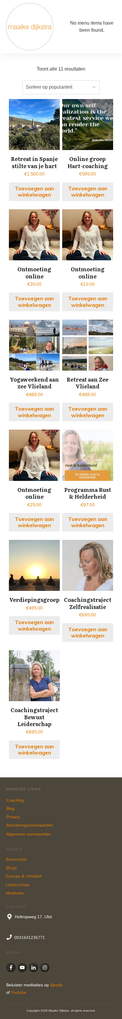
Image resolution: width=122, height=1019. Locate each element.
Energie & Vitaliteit (24, 876)
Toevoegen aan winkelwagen (34, 191)
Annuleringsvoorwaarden (30, 825)
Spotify (56, 985)
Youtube (18, 992)
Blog (10, 808)
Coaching (15, 800)
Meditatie (15, 893)
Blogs (11, 867)
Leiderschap (18, 884)
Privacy (13, 816)
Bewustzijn (16, 859)
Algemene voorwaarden (28, 834)
